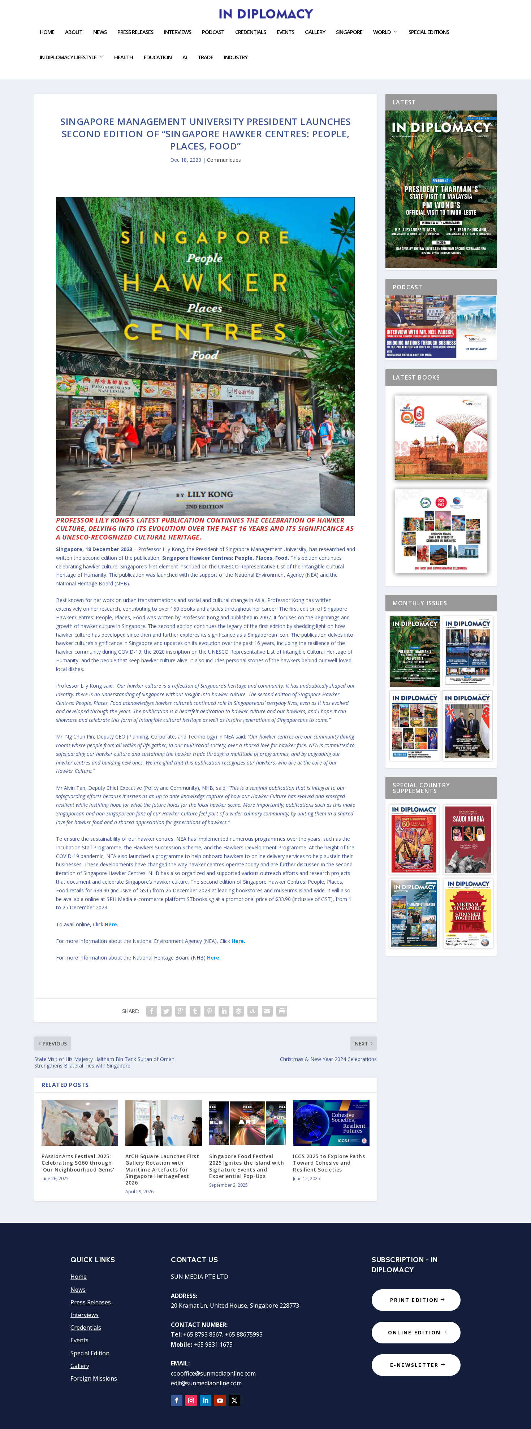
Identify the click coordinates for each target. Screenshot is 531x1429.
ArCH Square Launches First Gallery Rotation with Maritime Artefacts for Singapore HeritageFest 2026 (162, 1169)
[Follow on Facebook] (176, 1400)
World (382, 32)
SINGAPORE (349, 32)
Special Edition (89, 1353)
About (73, 32)
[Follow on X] (234, 1400)
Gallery (315, 32)
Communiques (224, 159)
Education (158, 57)
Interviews (177, 32)
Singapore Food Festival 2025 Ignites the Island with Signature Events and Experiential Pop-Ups (246, 1166)
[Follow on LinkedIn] (205, 1400)
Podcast (213, 32)
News (100, 32)
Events (79, 1340)
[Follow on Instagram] (191, 1400)
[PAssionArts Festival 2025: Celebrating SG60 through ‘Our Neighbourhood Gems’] (80, 1123)
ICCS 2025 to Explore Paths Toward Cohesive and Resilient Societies (329, 1163)
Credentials (250, 32)
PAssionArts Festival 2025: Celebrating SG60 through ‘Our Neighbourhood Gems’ (78, 1163)
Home (47, 32)
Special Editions (429, 32)
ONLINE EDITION (414, 1332)
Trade (205, 57)
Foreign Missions (93, 1378)
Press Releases (135, 32)
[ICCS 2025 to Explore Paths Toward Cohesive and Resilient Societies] (331, 1123)
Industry (235, 57)
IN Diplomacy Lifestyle (68, 57)
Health (123, 57)
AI (184, 57)
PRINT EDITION (414, 1299)
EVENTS (285, 32)
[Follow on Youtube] (220, 1400)
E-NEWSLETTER (414, 1364)
